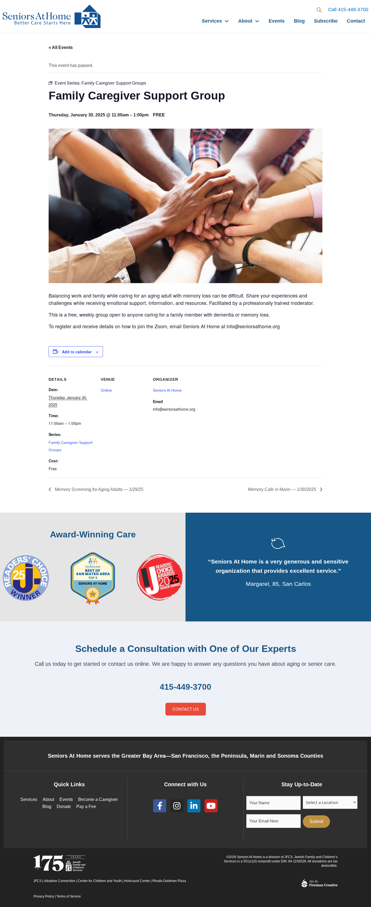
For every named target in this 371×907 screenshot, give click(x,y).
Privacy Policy (43, 896)
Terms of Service (68, 896)
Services (212, 21)
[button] (319, 9)
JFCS (37, 881)
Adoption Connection (59, 881)
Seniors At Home (167, 390)
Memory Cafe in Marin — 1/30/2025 (282, 489)
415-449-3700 (185, 686)
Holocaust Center (137, 881)
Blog (299, 21)
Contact (356, 21)
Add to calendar (77, 351)
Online (106, 390)
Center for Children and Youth (100, 881)
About (245, 21)
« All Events (61, 47)
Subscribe (326, 21)
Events (277, 21)
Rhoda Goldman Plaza (169, 881)
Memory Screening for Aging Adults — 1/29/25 (98, 489)
